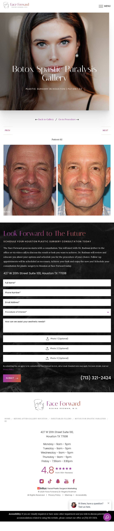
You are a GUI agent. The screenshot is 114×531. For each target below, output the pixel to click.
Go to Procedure (67, 119)
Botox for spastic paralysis (90, 419)
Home (7, 419)
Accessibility (81, 495)
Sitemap (68, 495)
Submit (10, 378)
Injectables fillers (61, 419)
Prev (8, 131)
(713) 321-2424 (95, 378)
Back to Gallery (46, 119)
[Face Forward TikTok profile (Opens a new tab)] (50, 481)
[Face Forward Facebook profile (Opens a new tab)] (74, 481)
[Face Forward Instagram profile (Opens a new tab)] (41, 481)
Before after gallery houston (31, 419)
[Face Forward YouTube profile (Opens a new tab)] (66, 481)
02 (6, 421)
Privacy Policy (8, 369)
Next (106, 131)
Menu (107, 6)
